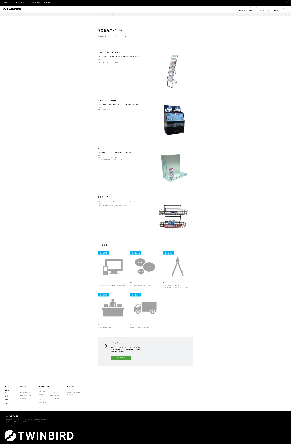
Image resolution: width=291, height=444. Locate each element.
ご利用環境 (51, 401)
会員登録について (53, 390)
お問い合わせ (23, 398)
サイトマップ (37, 421)
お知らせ (255, 10)
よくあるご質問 (23, 390)
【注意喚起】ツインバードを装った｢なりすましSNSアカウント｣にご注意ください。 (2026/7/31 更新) (27, 3)
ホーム (99, 14)
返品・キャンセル (42, 402)
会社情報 (251, 7)
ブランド (235, 10)
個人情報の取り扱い (53, 393)
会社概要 (7, 400)
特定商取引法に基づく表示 (40, 419)
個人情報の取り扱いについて (11, 419)
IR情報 (256, 7)
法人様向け (105, 14)
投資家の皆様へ (8, 421)
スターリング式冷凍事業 (72, 390)
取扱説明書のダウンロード (26, 395)
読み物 (250, 10)
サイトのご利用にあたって (26, 421)
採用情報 (261, 7)
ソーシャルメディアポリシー (25, 419)
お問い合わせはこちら (121, 358)
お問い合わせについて (54, 398)
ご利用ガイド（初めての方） (42, 390)
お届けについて (42, 399)
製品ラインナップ (8, 391)
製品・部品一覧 (242, 10)
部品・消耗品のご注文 (25, 393)
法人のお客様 (267, 7)
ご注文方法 (41, 394)
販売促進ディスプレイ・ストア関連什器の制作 (73, 393)
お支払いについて (43, 397)
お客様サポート (263, 10)
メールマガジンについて (54, 395)
